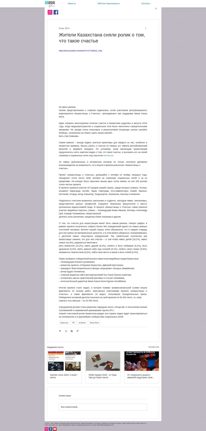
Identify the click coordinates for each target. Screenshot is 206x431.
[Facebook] (56, 12)
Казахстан (64, 323)
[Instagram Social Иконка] (50, 12)
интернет (82, 323)
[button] (156, 8)
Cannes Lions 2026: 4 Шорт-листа (63, 376)
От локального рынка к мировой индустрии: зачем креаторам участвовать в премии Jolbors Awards (140, 376)
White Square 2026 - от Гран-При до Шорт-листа (103, 376)
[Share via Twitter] (66, 331)
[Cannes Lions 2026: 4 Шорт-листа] (64, 361)
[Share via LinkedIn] (72, 331)
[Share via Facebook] (60, 331)
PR (73, 323)
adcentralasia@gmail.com (105, 427)
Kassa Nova (94, 323)
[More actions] (145, 28)
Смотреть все (153, 347)
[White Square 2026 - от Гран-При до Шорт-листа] (103, 361)
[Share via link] (77, 331)
